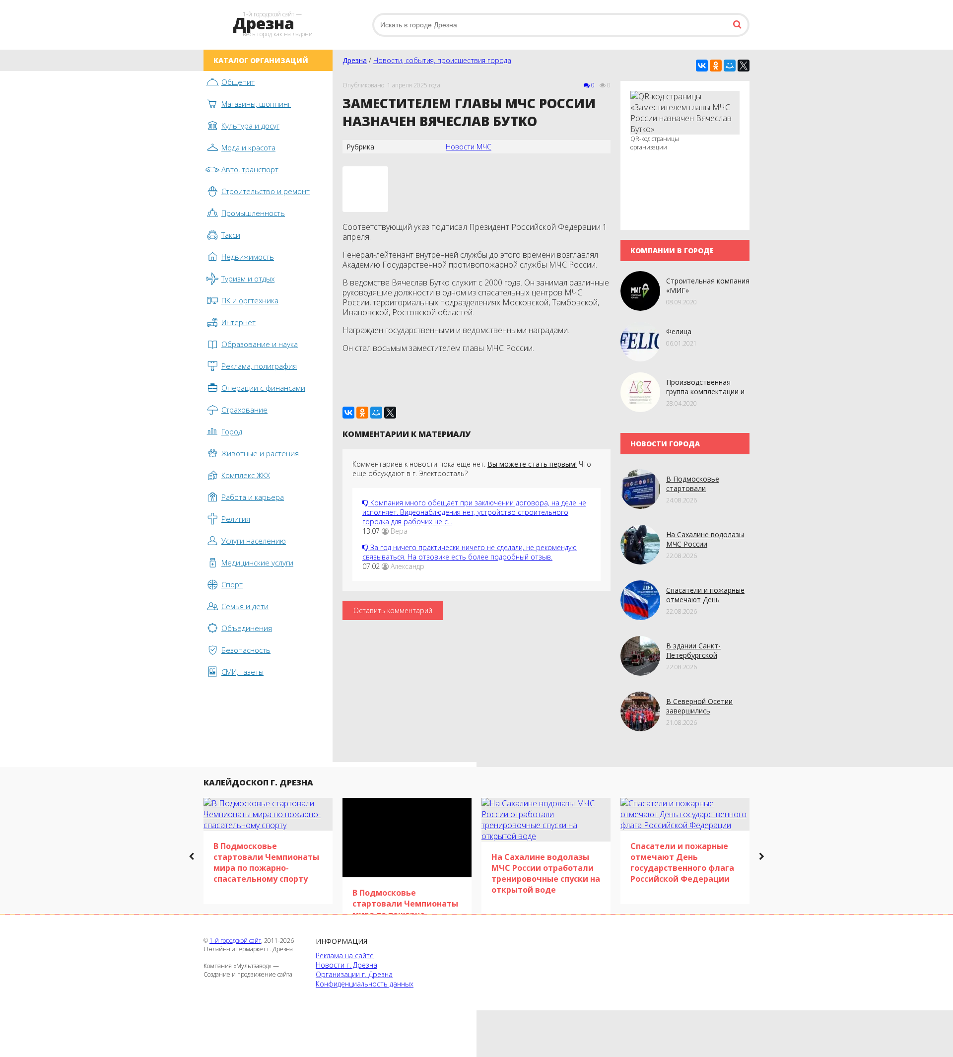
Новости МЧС (468, 146)
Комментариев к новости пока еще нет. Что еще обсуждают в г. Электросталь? (471, 468)
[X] (743, 65)
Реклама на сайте (345, 955)
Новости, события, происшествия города (442, 60)
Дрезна (354, 60)
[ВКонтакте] (702, 65)
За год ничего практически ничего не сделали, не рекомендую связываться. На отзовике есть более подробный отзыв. (469, 552)
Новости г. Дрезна (346, 965)
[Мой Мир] (730, 65)
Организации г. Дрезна (354, 974)
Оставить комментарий (392, 610)
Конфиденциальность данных (364, 983)
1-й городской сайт (235, 940)
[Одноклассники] (716, 65)
